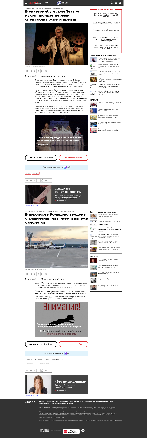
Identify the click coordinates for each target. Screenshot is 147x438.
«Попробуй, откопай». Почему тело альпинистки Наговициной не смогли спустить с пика (109, 59)
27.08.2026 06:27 (30, 211)
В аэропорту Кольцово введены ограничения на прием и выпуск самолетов (106, 47)
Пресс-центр (64, 401)
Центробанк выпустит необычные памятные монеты (108, 273)
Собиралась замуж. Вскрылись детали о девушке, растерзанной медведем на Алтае (108, 236)
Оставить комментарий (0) (73, 157)
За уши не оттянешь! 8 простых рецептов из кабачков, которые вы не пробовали (110, 79)
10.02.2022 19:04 (30, 8)
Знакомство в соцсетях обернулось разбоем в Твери (109, 286)
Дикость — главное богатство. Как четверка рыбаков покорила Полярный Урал (106, 39)
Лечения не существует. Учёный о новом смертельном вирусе (108, 241)
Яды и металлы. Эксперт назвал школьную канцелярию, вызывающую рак (108, 216)
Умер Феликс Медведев (105, 279)
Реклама (41, 401)
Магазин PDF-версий (76, 401)
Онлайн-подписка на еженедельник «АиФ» (99, 401)
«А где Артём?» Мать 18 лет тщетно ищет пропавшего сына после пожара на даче (109, 222)
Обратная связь (44, 403)
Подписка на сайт (52, 401)
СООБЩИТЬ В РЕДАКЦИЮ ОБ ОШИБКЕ (62, 403)
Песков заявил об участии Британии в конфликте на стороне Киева (109, 103)
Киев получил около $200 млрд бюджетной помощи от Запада (108, 116)
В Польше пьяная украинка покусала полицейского (109, 123)
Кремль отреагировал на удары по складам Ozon (109, 259)
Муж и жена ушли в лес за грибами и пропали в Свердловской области (106, 23)
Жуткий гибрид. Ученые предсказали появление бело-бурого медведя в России (110, 92)
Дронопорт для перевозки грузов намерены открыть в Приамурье (108, 129)
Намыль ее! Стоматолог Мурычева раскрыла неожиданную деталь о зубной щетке (109, 86)
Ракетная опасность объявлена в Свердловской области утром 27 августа (106, 15)
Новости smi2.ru (31, 205)
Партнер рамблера (56, 430)
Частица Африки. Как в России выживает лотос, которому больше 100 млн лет (109, 66)
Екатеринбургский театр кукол (35, 66)
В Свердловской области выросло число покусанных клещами (106, 31)
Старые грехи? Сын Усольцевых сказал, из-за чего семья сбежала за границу (109, 229)
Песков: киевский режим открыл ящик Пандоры (108, 109)
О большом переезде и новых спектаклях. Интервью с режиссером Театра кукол (60, 139)
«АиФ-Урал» (42, 269)
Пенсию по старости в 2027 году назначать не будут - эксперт (108, 266)
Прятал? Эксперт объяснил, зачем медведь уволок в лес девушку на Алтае (109, 73)
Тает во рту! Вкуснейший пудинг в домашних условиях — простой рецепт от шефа (109, 249)
